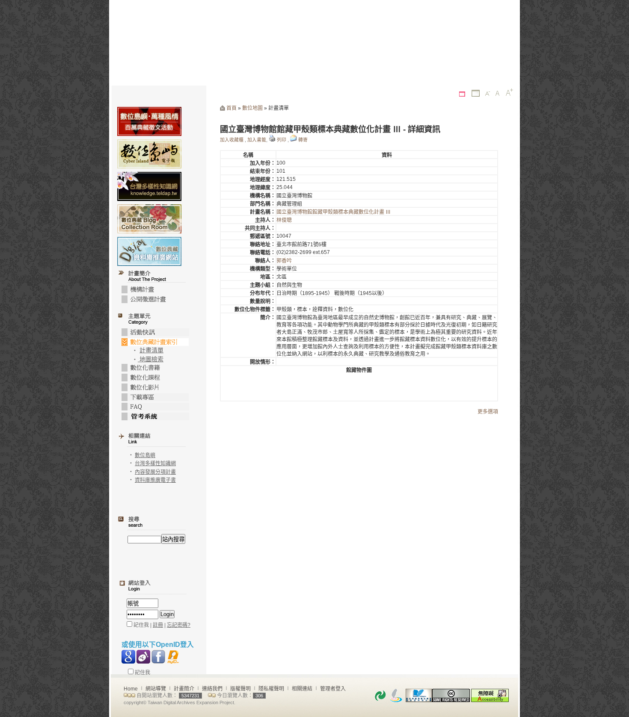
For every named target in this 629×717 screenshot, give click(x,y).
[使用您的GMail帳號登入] (128, 657)
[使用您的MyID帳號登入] (173, 657)
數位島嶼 (145, 455)
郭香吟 (284, 261)
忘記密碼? (178, 625)
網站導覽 (155, 689)
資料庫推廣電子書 (155, 480)
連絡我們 (212, 689)
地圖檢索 (150, 359)
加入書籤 (256, 139)
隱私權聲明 (271, 689)
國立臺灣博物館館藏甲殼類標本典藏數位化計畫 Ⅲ (333, 212)
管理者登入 (333, 689)
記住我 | (142, 625)
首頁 (231, 108)
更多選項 (488, 412)
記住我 (142, 673)
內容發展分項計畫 (155, 472)
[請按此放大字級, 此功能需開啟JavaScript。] (509, 92)
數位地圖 (252, 108)
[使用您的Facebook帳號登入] (158, 657)
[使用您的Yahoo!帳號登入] (143, 657)
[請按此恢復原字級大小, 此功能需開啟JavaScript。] (497, 93)
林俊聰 (284, 220)
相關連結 (302, 689)
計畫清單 (151, 350)
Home (131, 689)
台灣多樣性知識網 (155, 463)
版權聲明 (240, 689)
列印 (281, 139)
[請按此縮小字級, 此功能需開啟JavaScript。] (488, 94)
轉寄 (303, 139)
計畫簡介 (184, 689)
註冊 (158, 625)
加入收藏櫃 (231, 139)
